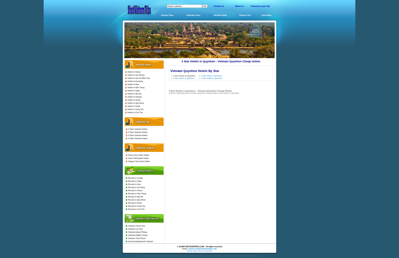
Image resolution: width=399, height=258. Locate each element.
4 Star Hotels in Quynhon (211, 76)
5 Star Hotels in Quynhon (211, 78)
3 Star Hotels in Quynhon (183, 78)
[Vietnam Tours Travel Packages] (139, 15)
